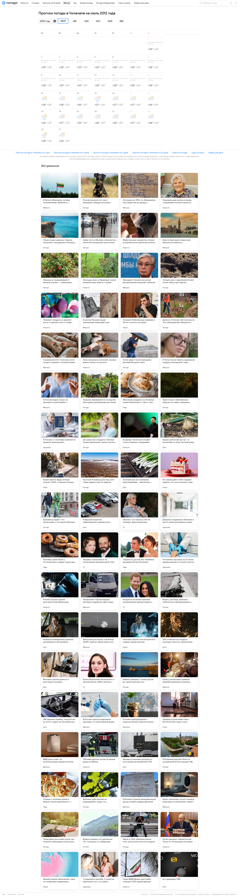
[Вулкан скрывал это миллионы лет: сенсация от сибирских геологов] (99, 830)
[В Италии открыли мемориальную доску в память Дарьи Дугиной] (139, 790)
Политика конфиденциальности (161, 894)
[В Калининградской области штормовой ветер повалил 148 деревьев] (179, 751)
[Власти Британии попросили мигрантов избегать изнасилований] (179, 231)
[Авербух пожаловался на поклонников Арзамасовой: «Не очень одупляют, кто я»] (99, 551)
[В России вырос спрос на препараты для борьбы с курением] (59, 391)
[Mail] (3, 3)
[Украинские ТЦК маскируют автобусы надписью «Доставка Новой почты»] (99, 591)
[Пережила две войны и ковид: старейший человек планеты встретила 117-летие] (179, 191)
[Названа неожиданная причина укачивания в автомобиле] (59, 631)
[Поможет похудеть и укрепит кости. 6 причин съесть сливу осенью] (59, 311)
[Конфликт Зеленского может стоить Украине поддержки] (139, 431)
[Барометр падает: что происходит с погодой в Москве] (59, 511)
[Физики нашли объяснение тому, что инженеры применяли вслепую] (59, 870)
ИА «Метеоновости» (229, 894)
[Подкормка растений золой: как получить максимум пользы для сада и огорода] (59, 830)
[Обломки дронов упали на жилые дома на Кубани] (99, 751)
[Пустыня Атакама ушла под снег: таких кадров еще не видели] (99, 471)
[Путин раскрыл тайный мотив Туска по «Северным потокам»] (179, 830)
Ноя (110, 21)
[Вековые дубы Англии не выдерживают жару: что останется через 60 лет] (99, 790)
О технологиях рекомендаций (185, 894)
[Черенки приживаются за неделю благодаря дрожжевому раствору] (99, 391)
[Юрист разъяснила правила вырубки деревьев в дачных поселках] (179, 671)
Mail (3, 894)
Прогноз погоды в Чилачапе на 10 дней (150, 152)
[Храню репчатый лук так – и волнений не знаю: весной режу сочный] (179, 431)
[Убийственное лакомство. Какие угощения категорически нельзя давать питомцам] (139, 231)
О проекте (144, 894)
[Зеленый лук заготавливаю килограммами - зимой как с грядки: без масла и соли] (139, 471)
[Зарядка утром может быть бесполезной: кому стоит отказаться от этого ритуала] (179, 711)
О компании (12, 894)
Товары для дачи (215, 152)
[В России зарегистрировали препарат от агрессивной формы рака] (99, 711)
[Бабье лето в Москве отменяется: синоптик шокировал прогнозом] (99, 231)
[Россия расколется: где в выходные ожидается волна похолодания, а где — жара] (99, 191)
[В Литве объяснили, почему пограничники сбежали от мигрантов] (59, 191)
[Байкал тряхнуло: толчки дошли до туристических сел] (139, 671)
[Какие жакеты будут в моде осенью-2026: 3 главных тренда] (59, 471)
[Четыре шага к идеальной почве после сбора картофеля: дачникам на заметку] (179, 271)
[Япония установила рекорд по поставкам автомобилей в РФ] (139, 751)
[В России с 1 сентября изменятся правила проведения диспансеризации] (59, 431)
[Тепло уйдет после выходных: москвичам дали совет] (139, 351)
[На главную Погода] (11, 3)
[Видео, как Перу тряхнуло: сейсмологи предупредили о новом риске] (179, 591)
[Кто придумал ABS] (179, 870)
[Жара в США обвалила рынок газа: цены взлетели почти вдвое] (139, 830)
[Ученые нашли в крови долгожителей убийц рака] (59, 591)
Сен (86, 21)
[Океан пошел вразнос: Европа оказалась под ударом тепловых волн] (59, 231)
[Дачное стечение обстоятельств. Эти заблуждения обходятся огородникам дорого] (179, 311)
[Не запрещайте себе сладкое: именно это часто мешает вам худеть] (179, 471)
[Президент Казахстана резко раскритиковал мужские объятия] (139, 271)
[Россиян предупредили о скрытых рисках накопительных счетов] (139, 711)
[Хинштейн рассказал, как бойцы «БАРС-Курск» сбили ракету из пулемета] (99, 631)
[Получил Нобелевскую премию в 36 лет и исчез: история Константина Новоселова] (139, 311)
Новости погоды (179, 152)
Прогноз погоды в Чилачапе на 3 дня (33, 152)
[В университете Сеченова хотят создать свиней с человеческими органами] (59, 351)
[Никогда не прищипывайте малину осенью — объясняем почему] (59, 271)
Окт (98, 21)
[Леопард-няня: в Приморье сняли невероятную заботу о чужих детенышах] (99, 271)
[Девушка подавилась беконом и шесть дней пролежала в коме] (179, 511)
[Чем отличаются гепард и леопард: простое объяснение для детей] (179, 631)
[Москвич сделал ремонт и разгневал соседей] (59, 671)
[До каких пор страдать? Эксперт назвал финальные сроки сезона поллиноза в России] (99, 431)
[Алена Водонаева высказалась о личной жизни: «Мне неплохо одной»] (99, 671)
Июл (63, 21)
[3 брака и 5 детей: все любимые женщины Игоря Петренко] (139, 551)
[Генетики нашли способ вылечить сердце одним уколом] (139, 631)
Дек (122, 21)
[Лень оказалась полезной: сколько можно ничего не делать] (99, 351)
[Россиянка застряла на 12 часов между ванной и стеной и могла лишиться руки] (179, 551)
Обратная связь (204, 894)
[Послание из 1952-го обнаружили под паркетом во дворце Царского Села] (139, 191)
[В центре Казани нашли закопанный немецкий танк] (99, 311)
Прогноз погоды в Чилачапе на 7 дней (110, 152)
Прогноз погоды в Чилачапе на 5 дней (71, 152)
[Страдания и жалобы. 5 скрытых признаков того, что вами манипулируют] (99, 870)
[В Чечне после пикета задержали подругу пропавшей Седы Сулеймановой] (179, 351)
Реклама (21, 894)
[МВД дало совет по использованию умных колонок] (59, 751)
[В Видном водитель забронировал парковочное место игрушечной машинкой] (99, 511)
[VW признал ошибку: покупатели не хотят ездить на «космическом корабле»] (59, 711)
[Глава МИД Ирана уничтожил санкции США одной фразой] (139, 870)
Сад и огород (198, 152)
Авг (75, 21)
